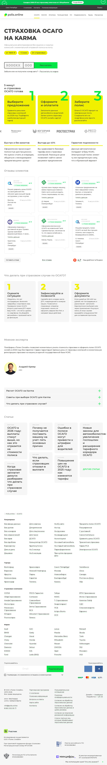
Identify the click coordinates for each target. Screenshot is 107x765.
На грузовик (59, 531)
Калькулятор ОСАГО (38, 542)
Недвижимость (80, 15)
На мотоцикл (60, 539)
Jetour (32, 647)
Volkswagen (84, 644)
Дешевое (8, 553)
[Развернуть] (62, 675)
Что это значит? (92, 762)
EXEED (7, 651)
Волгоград (9, 567)
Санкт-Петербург (61, 567)
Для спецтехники (37, 531)
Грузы (90, 15)
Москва (57, 571)
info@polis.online (10, 706)
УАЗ (81, 655)
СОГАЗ (7, 593)
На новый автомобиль (64, 542)
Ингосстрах (85, 180)
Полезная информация (49, 7)
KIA (30, 651)
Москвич (83, 651)
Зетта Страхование (37, 607)
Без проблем (10, 542)
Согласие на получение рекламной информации (64, 714)
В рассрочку (9, 546)
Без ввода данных (12, 524)
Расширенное (85, 528)
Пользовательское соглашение (62, 691)
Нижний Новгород (37, 571)
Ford (6, 655)
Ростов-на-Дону (86, 578)
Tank (81, 636)
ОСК (56, 615)
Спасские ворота (86, 608)
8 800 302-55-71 (10, 708)
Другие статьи (91, 469)
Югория (7, 614)
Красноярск (34, 567)
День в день (9, 550)
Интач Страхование (88, 597)
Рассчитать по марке (49, 72)
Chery (6, 640)
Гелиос (32, 618)
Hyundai (32, 644)
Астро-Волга (59, 611)
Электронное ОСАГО (88, 550)
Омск (81, 571)
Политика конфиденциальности (63, 696)
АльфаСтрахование (13, 600)
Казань (57, 582)
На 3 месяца (34, 550)
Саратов (33, 578)
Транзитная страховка (89, 542)
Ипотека (52, 15)
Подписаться (55, 669)
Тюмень (32, 582)
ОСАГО (36, 15)
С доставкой (84, 531)
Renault (82, 629)
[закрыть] (101, 2)
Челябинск (84, 567)
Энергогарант (60, 604)
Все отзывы (47, 260)
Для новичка (35, 524)
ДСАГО (32, 539)
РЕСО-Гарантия (52, 180)
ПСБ (56, 608)
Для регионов (35, 528)
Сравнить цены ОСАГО (89, 539)
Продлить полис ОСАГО (90, 524)
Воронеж (8, 571)
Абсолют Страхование (17, 181)
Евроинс (16, 220)
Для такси (33, 535)
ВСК (31, 610)
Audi (6, 629)
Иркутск (7, 574)
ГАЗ (80, 647)
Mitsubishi (58, 640)
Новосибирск (60, 574)
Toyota (82, 640)
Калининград (10, 578)
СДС (81, 604)
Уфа (81, 582)
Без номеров (10, 531)
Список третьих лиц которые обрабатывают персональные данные (64, 720)
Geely (31, 633)
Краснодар (9, 582)
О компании (28, 7)
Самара (82, 574)
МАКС (57, 597)
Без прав (8, 539)
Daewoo (7, 647)
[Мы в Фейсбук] (99, 669)
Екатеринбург (60, 578)
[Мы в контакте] (88, 669)
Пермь (32, 574)
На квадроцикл (61, 535)
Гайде (57, 593)
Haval (31, 636)
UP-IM (100, 697)
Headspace (98, 695)
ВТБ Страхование (87, 593)
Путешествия (62, 15)
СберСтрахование (12, 597)
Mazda (57, 633)
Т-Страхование (61, 600)
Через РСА (84, 546)
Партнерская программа (39, 690)
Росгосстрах (9, 618)
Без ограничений (12, 535)
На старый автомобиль (64, 546)
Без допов (8, 528)
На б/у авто (59, 524)
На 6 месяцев (35, 553)
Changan (8, 636)
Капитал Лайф (85, 600)
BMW (6, 633)
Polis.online (10, 514)
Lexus (56, 629)
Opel (56, 651)
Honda (32, 640)
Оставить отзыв (12, 260)
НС (71, 15)
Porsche (57, 655)
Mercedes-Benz (61, 636)
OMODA (57, 647)
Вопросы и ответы (36, 699)
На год (57, 528)
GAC (31, 629)
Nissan (57, 644)
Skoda (82, 633)
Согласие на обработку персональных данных (64, 701)
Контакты (37, 7)
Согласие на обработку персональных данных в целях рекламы (64, 708)
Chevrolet (8, 644)
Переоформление (62, 550)
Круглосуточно (36, 546)
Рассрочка (99, 15)
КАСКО (44, 15)
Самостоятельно (86, 535)
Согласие (33, 597)
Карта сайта (34, 702)
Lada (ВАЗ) (34, 655)
